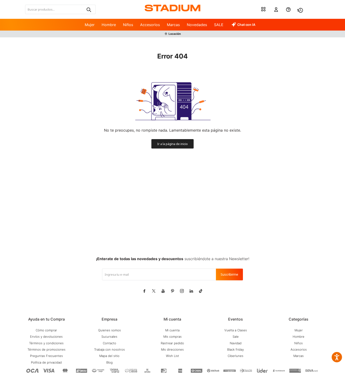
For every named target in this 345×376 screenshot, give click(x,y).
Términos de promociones (46, 349)
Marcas (173, 24)
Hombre (109, 24)
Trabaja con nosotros (109, 349)
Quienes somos (109, 330)
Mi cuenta (172, 330)
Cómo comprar (46, 330)
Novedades (197, 24)
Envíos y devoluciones (46, 336)
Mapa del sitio (109, 356)
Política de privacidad (46, 362)
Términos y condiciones (46, 343)
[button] (88, 9)
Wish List (172, 356)
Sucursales (109, 336)
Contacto (109, 343)
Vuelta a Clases (235, 330)
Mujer (90, 24)
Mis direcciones (172, 349)
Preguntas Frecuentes (46, 356)
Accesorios (150, 24)
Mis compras (172, 336)
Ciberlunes (235, 356)
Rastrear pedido (172, 343)
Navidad (236, 343)
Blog (109, 362)
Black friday (235, 349)
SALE (218, 24)
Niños (128, 24)
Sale (236, 336)
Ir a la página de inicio (172, 144)
